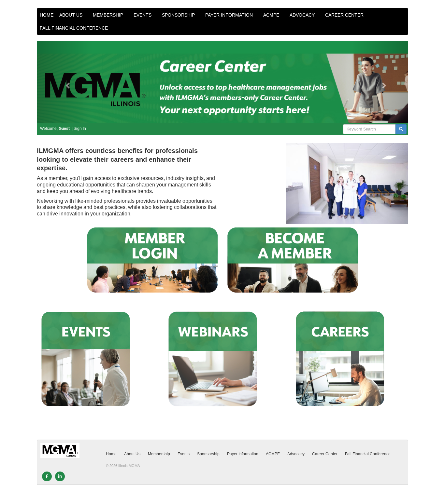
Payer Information (229, 15)
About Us (71, 15)
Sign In (80, 128)
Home (46, 15)
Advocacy (303, 15)
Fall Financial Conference (74, 28)
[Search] (401, 129)
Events (143, 15)
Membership (108, 15)
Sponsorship (179, 15)
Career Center (345, 15)
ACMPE (271, 15)
